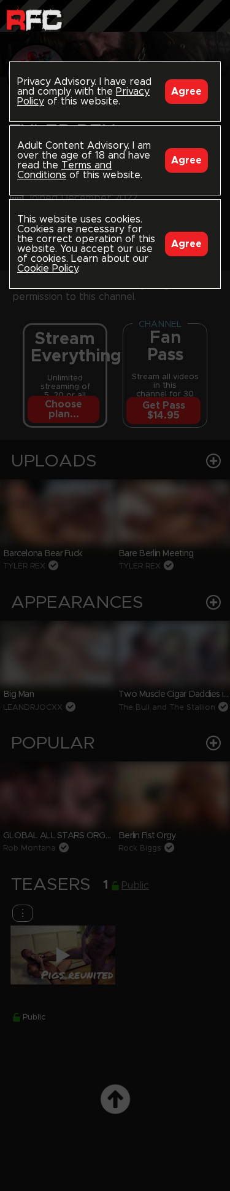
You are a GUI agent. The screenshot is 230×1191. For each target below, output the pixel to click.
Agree (186, 91)
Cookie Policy (47, 268)
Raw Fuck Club (34, 18)
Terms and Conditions (64, 170)
